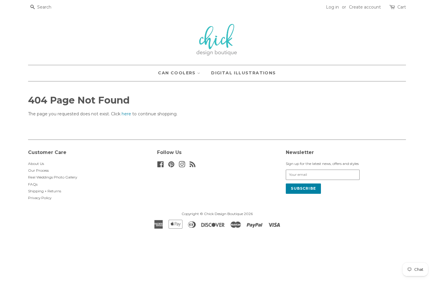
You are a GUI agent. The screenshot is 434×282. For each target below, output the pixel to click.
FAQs (32, 184)
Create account (365, 7)
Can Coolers (177, 73)
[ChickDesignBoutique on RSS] (192, 165)
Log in (332, 7)
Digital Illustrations (243, 73)
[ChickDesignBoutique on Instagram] (182, 165)
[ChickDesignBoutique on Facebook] (160, 165)
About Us (36, 163)
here (126, 114)
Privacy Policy (39, 198)
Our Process (38, 170)
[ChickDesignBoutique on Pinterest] (171, 165)
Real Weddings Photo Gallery (52, 177)
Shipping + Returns (44, 191)
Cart (401, 7)
